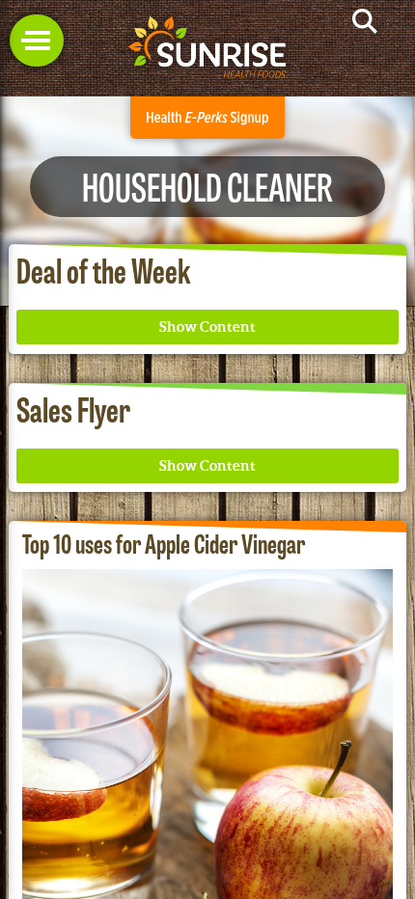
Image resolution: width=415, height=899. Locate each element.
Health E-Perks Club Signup (207, 117)
